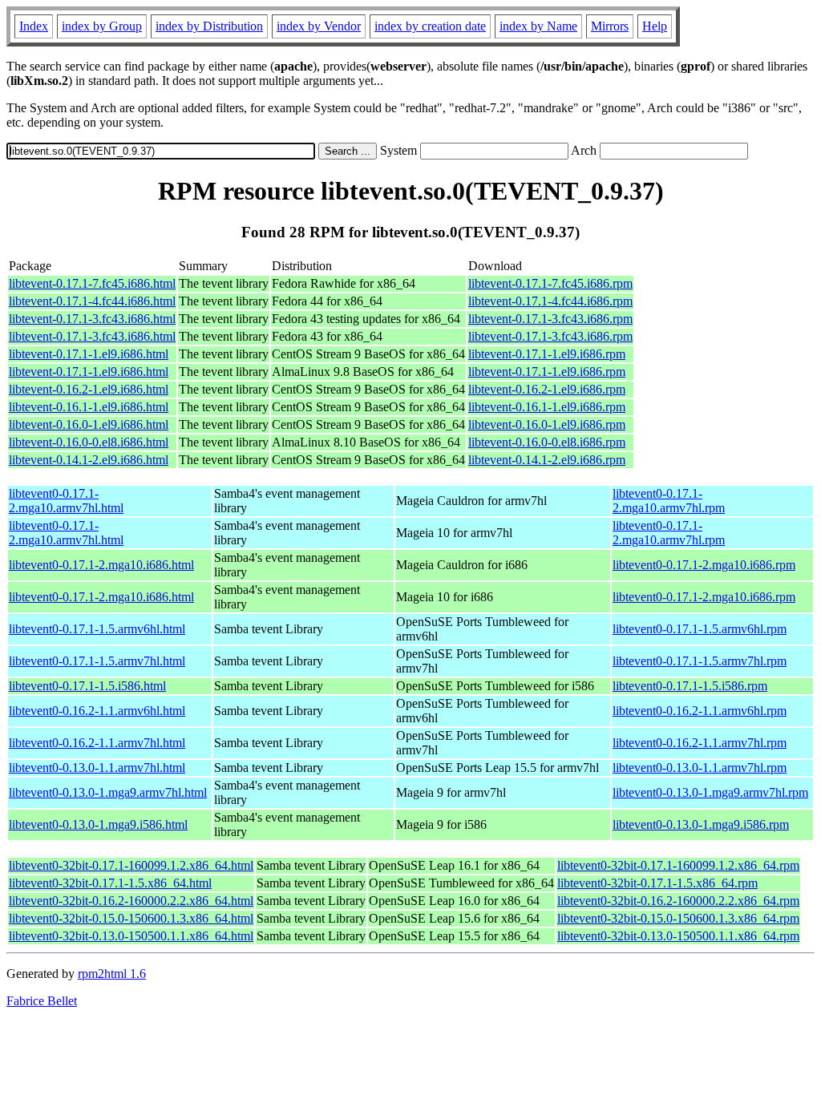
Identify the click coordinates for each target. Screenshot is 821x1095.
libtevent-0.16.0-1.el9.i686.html (88, 424)
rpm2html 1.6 (112, 973)
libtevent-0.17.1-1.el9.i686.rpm (546, 354)
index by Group (102, 26)
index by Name (538, 26)
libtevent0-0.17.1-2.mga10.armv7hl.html (66, 501)
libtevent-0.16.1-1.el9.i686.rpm (546, 407)
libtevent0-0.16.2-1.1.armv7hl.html (97, 743)
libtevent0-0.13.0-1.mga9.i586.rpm (701, 824)
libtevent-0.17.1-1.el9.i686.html (88, 354)
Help (654, 26)
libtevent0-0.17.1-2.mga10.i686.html (101, 565)
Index (33, 26)
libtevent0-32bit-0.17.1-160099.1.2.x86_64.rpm (678, 865)
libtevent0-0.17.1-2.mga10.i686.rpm (704, 565)
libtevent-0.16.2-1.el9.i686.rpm (546, 389)
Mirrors (610, 26)
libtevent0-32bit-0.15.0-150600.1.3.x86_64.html (131, 918)
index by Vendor (319, 26)
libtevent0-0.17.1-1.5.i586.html (87, 686)
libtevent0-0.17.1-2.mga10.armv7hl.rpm (669, 501)
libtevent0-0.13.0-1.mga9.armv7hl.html (108, 792)
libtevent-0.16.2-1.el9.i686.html (88, 389)
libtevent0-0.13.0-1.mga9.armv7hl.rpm (710, 792)
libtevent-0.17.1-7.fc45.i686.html (92, 283)
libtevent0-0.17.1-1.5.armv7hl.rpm (700, 661)
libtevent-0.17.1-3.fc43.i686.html (92, 318)
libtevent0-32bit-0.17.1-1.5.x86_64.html (110, 883)
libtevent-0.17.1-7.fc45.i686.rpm (550, 283)
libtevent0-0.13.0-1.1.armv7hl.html (97, 767)
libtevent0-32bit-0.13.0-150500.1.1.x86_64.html (131, 936)
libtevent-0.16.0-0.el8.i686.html (88, 442)
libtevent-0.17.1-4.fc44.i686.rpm (550, 301)
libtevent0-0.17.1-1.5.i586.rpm (690, 686)
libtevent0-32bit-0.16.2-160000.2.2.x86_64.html (131, 900)
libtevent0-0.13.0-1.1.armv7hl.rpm (700, 767)
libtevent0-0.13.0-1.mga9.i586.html (98, 824)
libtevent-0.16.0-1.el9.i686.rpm (546, 424)
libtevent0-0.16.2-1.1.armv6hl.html (97, 710)
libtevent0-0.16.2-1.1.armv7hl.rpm (700, 743)
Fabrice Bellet (41, 1001)
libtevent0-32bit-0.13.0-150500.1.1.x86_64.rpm (678, 936)
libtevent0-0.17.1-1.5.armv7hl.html (97, 661)
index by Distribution (209, 26)
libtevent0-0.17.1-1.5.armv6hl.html (97, 629)
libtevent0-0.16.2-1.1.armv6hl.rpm (700, 710)
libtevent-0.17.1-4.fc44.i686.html (92, 301)
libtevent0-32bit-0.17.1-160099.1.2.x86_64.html (131, 865)
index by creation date (430, 26)
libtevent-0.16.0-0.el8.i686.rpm (546, 442)
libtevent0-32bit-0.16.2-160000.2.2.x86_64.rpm (678, 900)
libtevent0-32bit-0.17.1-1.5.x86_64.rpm (657, 883)
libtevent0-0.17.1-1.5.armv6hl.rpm (700, 629)
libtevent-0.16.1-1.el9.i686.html (88, 407)
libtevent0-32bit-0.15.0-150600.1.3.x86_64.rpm (678, 918)
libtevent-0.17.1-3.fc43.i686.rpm (550, 318)
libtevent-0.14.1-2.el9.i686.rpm (546, 460)
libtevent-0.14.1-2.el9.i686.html (88, 460)
